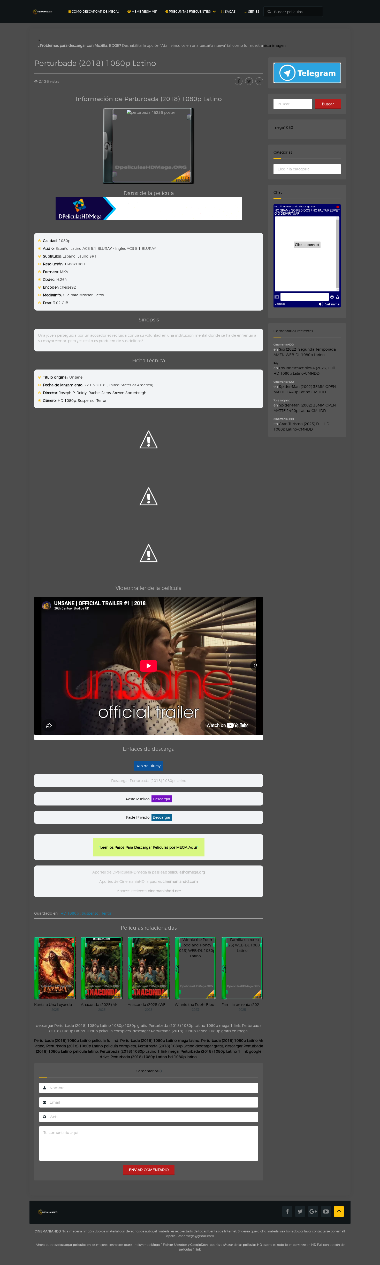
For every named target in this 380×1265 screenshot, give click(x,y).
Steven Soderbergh (129, 392)
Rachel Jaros (99, 392)
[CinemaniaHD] (42, 6)
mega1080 (283, 127)
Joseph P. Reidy (73, 392)
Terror (101, 400)
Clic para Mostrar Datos (83, 295)
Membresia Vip (144, 11)
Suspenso (86, 400)
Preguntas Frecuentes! (189, 11)
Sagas (229, 11)
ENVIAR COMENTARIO (149, 1170)
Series (253, 11)
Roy (275, 363)
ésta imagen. (275, 45)
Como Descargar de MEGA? (95, 11)
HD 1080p (67, 400)
